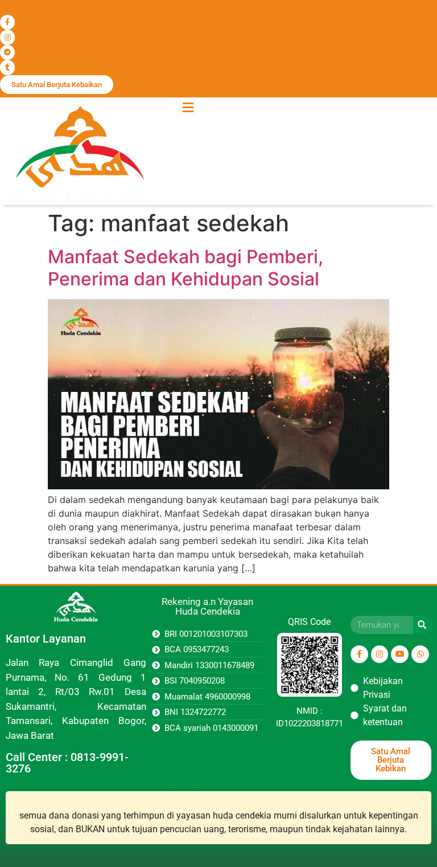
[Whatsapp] (420, 654)
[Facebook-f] (7, 22)
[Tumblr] (7, 67)
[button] (187, 107)
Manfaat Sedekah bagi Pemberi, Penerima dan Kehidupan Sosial (185, 267)
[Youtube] (400, 654)
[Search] (422, 625)
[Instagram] (7, 37)
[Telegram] (7, 52)
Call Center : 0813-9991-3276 (67, 762)
